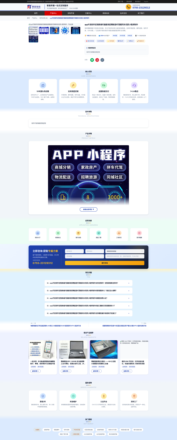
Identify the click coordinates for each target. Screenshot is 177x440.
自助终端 (46, 429)
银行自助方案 (138, 429)
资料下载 (120, 1)
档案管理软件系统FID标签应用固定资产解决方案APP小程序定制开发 (124, 326)
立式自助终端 (88, 434)
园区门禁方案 (64, 434)
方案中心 (88, 13)
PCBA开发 (77, 429)
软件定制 (66, 429)
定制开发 (71, 13)
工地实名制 (76, 434)
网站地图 (129, 1)
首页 (35, 13)
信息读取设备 (89, 429)
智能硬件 (56, 429)
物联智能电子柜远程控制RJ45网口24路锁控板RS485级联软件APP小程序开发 (56, 326)
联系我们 (138, 1)
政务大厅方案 (112, 429)
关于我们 (141, 13)
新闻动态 (106, 13)
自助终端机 (100, 429)
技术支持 (123, 13)
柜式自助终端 (113, 434)
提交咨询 (105, 263)
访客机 (37, 429)
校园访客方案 (125, 429)
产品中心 (53, 13)
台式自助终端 (100, 434)
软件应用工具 (44, 18)
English (146, 1)
